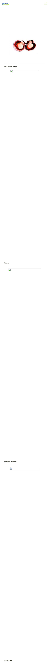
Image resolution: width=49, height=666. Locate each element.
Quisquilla (8, 660)
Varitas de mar (10, 461)
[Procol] (5, 4)
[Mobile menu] (45, 4)
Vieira (6, 263)
